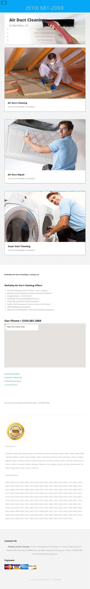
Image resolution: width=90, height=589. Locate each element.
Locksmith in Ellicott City (13, 377)
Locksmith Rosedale (11, 374)
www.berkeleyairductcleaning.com (45, 554)
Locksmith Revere (11, 385)
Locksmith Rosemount (12, 381)
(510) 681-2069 (45, 7)
